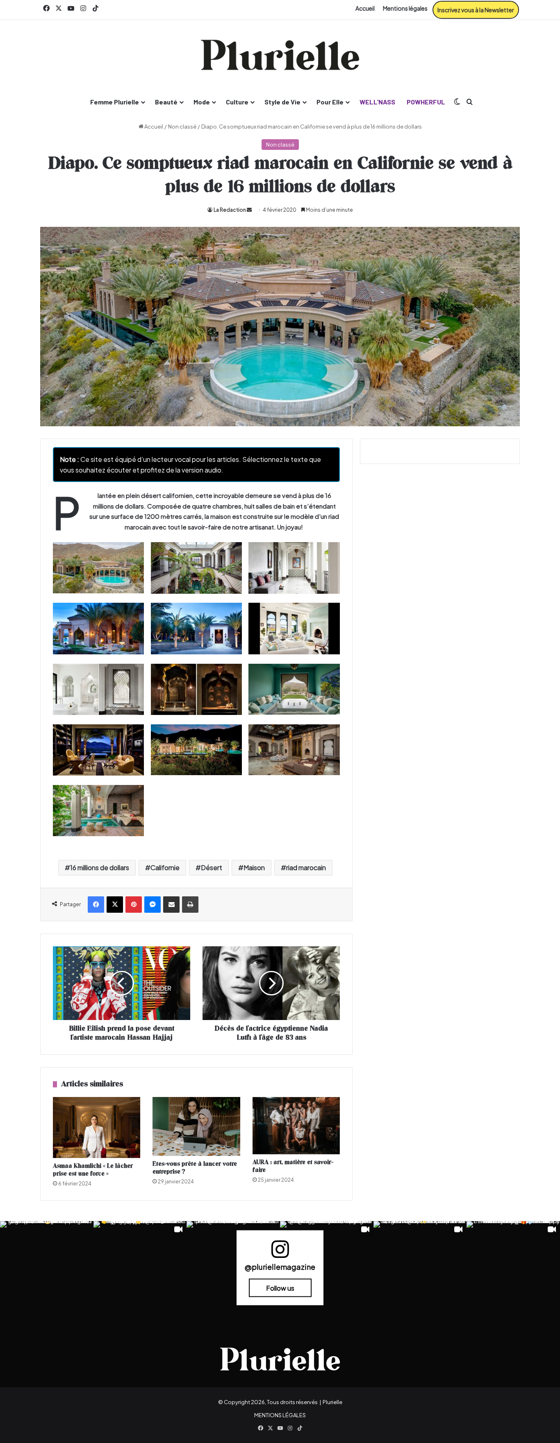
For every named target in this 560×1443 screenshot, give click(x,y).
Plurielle (332, 1402)
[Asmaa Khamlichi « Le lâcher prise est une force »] (96, 1127)
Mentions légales (405, 8)
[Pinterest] (133, 904)
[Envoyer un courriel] (249, 210)
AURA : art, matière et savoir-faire (293, 1166)
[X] (115, 904)
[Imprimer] (190, 904)
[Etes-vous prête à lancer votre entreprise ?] (196, 1126)
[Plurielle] (280, 54)
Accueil (365, 8)
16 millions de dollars (99, 867)
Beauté (166, 102)
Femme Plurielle (114, 102)
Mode (201, 102)
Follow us (280, 1287)
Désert (211, 867)
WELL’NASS (377, 102)
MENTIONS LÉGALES (280, 1415)
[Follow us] (280, 1253)
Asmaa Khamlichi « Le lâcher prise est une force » (93, 1170)
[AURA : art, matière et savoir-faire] (296, 1125)
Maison (254, 867)
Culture (237, 102)
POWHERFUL (426, 102)
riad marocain (306, 867)
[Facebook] (96, 904)
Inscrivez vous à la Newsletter (475, 10)
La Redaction (230, 210)
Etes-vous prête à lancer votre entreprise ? (195, 1168)
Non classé (182, 126)
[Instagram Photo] (46, 1267)
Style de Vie (282, 102)
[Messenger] (152, 904)
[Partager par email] (171, 904)
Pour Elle (330, 102)
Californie (165, 867)
